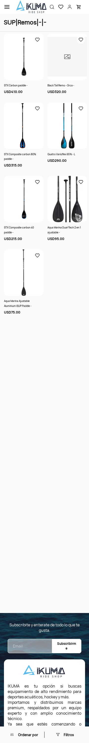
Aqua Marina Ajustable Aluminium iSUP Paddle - (17, 303)
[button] (58, 6)
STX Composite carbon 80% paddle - (20, 156)
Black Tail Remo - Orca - (60, 85)
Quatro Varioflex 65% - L (61, 154)
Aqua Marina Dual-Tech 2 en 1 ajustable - (64, 230)
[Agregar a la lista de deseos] (37, 40)
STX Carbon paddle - (15, 85)
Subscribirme (66, 645)
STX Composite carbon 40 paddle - (19, 230)
